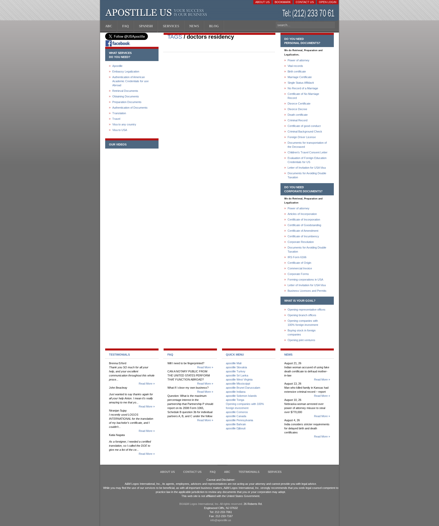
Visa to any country (124, 124)
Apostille (117, 65)
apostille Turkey (235, 371)
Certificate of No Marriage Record (303, 95)
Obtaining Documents (125, 96)
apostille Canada (236, 416)
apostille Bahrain (236, 424)
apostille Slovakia (236, 367)
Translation (119, 113)
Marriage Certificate (300, 77)
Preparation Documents (127, 102)
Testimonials (249, 471)
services (274, 471)
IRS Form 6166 (297, 257)
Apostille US (157, 13)
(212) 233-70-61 (308, 14)
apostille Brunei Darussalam (243, 387)
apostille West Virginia (239, 379)
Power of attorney (298, 60)
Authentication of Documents (130, 107)
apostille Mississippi (238, 383)
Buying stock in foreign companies (302, 332)
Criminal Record (297, 120)
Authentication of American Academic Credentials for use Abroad (130, 81)
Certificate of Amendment (303, 230)
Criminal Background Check (305, 131)
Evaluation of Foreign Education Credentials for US (307, 160)
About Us (262, 2)
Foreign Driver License (302, 137)
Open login (327, 2)
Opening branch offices (302, 315)
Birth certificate (297, 71)
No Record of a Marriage (303, 88)
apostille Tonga (235, 399)
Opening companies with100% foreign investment (303, 322)
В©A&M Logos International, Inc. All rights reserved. (211, 503)
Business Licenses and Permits (307, 290)
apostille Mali (233, 363)
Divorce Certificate (299, 103)
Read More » (147, 383)
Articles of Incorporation (302, 213)
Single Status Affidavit (301, 82)
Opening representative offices (306, 309)
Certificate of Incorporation (304, 219)
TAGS (174, 37)
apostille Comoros (237, 412)
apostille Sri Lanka (237, 375)
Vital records (295, 65)
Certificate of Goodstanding (304, 225)
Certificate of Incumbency (303, 236)
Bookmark (283, 2)
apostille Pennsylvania (239, 420)
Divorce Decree (297, 109)
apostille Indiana (235, 391)
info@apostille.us (220, 520)
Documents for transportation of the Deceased (307, 144)
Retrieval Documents (125, 90)
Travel (116, 118)
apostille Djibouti (235, 428)
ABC (227, 471)
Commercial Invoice (300, 268)
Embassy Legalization (125, 71)
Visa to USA (119, 130)
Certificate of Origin (299, 262)
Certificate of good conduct (304, 125)
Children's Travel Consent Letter (307, 152)
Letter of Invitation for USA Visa (307, 167)
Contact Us (305, 2)
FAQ (213, 471)
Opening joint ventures (301, 340)
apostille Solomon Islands (241, 395)
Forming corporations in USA (305, 279)
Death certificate (298, 114)
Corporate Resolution (301, 241)
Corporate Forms (298, 273)
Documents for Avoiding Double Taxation (307, 175)
